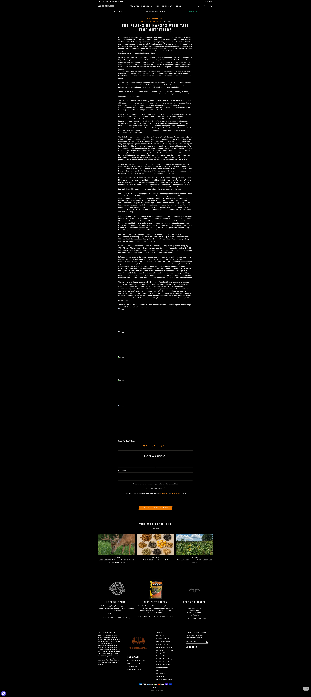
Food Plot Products (141, 6)
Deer (147, 21)
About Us (159, 632)
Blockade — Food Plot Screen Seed (155, 616)
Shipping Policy (161, 676)
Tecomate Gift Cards (116, 1)
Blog (157, 670)
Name (120, 462)
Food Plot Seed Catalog (164, 659)
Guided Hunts (154, 21)
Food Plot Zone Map (162, 638)
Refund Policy (160, 673)
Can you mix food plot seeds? (155, 560)
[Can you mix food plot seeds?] (155, 544)
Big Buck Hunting (157, 18)
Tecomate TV (160, 656)
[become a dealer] (194, 588)
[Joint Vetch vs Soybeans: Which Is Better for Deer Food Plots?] (116, 544)
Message (122, 471)
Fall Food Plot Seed (162, 644)
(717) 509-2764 (103, 1)
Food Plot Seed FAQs (163, 662)
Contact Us (160, 635)
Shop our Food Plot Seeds (116, 617)
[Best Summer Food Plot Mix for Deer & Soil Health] (194, 544)
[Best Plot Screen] (155, 588)
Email (158, 462)
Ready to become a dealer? (194, 618)
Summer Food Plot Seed (164, 647)
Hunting (161, 21)
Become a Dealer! (194, 11)
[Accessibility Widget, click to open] (3, 693)
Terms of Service (177, 493)
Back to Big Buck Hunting (157, 508)
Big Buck (142, 21)
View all (155, 528)
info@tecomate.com (134, 669)
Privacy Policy (163, 493)
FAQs (178, 6)
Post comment (155, 488)
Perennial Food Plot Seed (164, 650)
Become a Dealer (162, 667)
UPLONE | (156, 690)
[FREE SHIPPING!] (116, 588)
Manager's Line (161, 653)
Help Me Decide (164, 6)
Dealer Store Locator (163, 664)
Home (149, 18)
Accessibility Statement (164, 679)
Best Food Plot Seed (163, 641)
